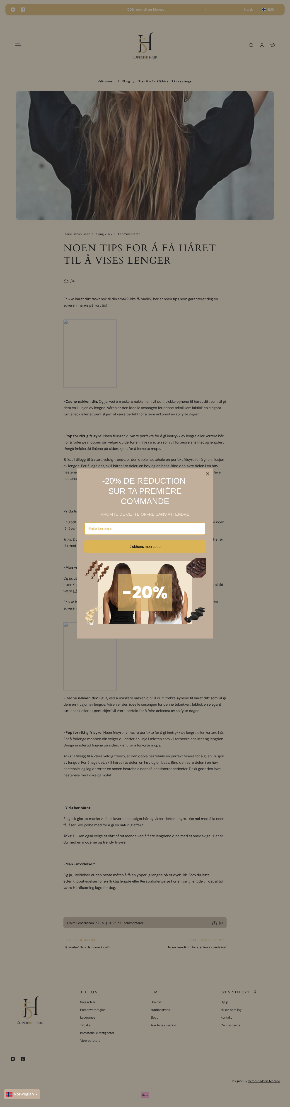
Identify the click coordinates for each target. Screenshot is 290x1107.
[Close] (207, 473)
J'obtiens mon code (145, 547)
